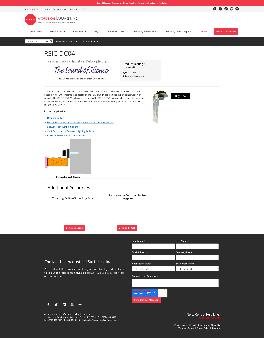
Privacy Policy (203, 328)
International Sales (115, 31)
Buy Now (180, 96)
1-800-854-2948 (53, 9)
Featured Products (66, 41)
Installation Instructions (134, 76)
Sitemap (216, 328)
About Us (215, 325)
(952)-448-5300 (109, 317)
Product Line (90, 41)
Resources (79, 31)
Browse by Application (145, 31)
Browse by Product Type (178, 31)
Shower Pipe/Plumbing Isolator (63, 126)
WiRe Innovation (201, 325)
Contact (203, 31)
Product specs (130, 72)
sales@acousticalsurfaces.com (102, 320)
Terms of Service (186, 328)
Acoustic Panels (34, 31)
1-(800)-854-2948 (72, 320)
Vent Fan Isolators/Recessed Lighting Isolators (71, 131)
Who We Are (57, 31)
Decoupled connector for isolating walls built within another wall (80, 122)
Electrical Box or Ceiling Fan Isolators (66, 135)
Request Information (226, 31)
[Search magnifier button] (51, 41)
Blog (96, 31)
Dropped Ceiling (55, 117)
